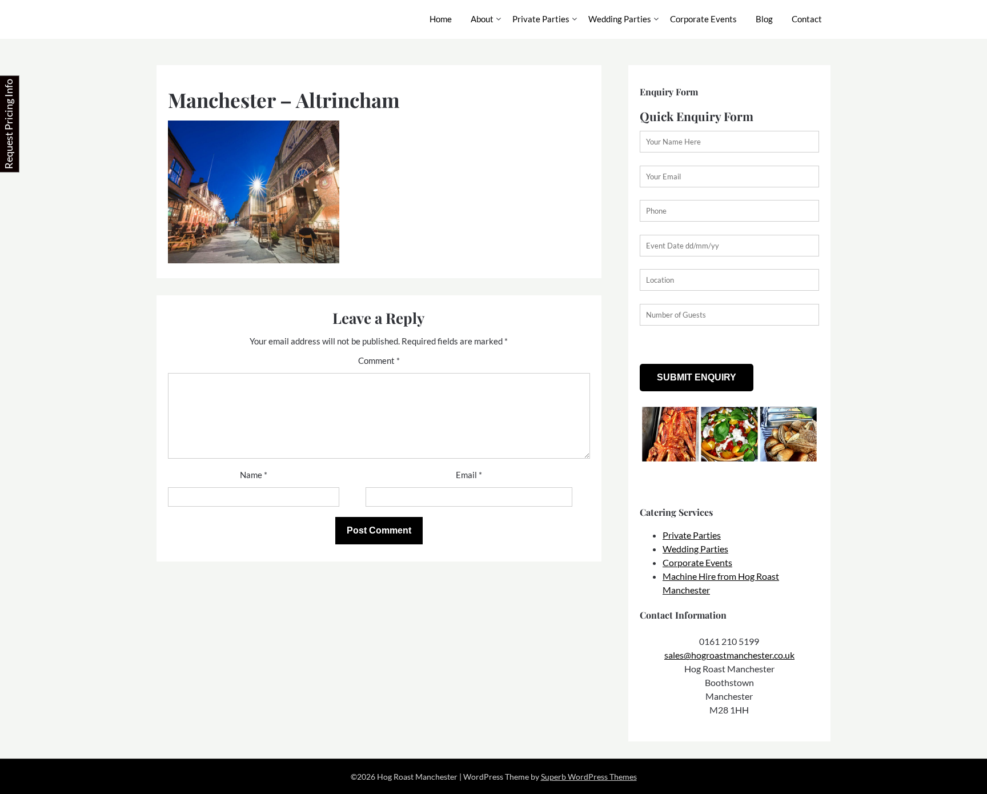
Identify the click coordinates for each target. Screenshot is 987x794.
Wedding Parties (619, 19)
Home (441, 19)
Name (253, 475)
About (482, 19)
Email (469, 475)
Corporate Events (703, 19)
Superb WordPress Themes (589, 776)
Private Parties (540, 19)
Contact (807, 19)
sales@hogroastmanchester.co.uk (729, 654)
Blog (764, 19)
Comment (379, 360)
